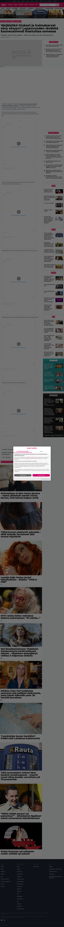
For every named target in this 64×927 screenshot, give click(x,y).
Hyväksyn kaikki (41, 475)
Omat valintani (23, 475)
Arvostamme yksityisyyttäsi (23, 451)
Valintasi (41, 451)
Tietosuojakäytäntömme (45, 478)
